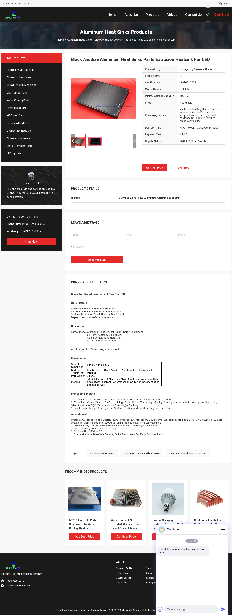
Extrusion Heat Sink (18, 123)
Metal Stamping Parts (19, 146)
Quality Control (123, 578)
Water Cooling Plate (18, 100)
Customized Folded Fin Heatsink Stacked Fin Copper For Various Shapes (208, 524)
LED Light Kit (14, 153)
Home (60, 39)
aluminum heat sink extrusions (188, 453)
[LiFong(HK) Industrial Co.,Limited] (12, 14)
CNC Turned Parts (17, 92)
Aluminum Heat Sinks (79, 39)
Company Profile (124, 568)
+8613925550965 (30, 231)
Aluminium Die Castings (20, 69)
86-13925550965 (35, 223)
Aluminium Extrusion (19, 138)
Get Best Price (154, 167)
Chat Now (31, 241)
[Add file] (160, 609)
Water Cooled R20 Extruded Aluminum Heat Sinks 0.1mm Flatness (125, 524)
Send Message (96, 259)
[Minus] (223, 529)
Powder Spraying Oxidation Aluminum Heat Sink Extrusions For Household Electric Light (167, 524)
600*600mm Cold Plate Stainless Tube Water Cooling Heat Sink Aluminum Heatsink (82, 524)
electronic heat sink (101, 453)
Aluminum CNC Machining (21, 85)
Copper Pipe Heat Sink (19, 130)
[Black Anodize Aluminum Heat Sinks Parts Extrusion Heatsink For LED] (103, 98)
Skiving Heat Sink (16, 107)
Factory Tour (122, 573)
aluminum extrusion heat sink (142, 453)
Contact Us (121, 582)
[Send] (223, 609)
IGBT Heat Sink (15, 115)
